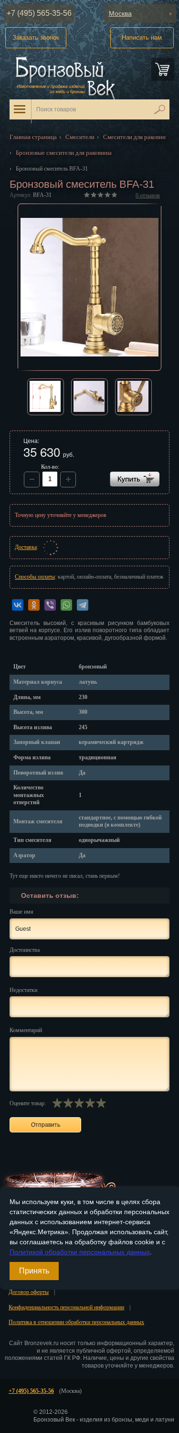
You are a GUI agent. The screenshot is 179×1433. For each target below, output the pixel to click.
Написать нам (142, 37)
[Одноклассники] (34, 605)
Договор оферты (29, 1292)
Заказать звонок (35, 37)
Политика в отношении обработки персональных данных (76, 1322)
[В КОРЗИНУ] (134, 479)
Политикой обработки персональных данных (80, 1252)
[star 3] (79, 1103)
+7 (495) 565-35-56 (39, 13)
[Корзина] (162, 69)
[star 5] (101, 1103)
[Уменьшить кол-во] (68, 479)
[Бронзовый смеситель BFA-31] (90, 287)
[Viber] (50, 605)
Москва (120, 13)
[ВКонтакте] (17, 605)
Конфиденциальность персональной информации (66, 1307)
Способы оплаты (35, 576)
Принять (34, 1271)
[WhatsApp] (66, 605)
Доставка (26, 547)
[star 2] (68, 1103)
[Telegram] (82, 605)
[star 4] (90, 1103)
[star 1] (57, 1103)
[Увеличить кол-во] (32, 479)
